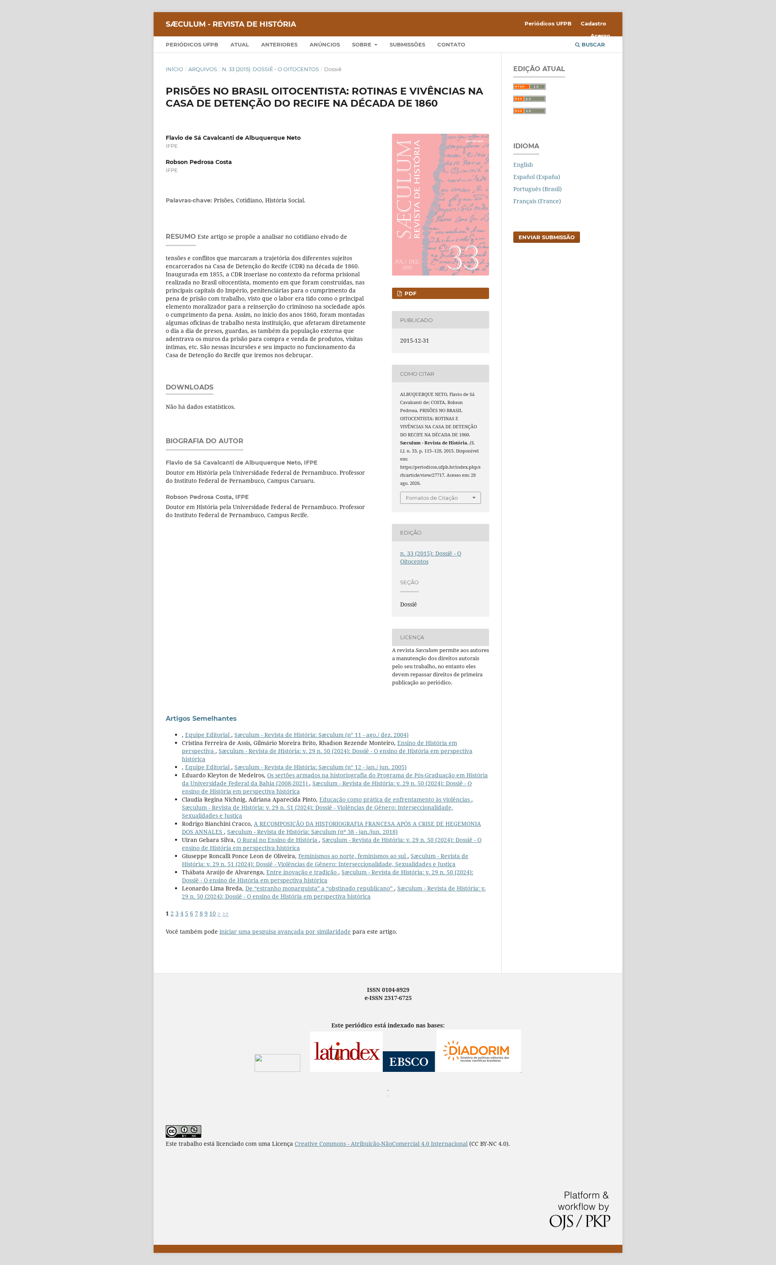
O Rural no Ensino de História (278, 840)
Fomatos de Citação (432, 498)
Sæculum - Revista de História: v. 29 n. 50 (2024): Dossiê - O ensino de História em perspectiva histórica (334, 892)
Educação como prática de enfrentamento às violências (395, 799)
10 (212, 913)
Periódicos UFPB (192, 44)
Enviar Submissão (547, 237)
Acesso (600, 35)
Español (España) (536, 177)
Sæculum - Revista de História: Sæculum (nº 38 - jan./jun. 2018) (312, 832)
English (523, 164)
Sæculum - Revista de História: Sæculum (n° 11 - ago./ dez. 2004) (321, 735)
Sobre (362, 44)
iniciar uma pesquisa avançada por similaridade (285, 931)
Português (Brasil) (537, 189)
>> (225, 913)
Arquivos (202, 69)
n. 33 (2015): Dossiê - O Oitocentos (270, 69)
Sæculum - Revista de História (231, 24)
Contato (451, 44)
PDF (409, 293)
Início (174, 69)
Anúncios (325, 44)
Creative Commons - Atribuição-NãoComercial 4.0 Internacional (381, 1143)
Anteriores (279, 44)
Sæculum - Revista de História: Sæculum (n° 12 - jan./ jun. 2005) (320, 767)
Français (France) (537, 201)
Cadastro (593, 23)
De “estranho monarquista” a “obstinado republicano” (319, 888)
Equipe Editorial (208, 735)
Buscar (592, 44)
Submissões (407, 44)
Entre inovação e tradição (302, 872)
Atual (239, 44)
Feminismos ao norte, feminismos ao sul (352, 856)
